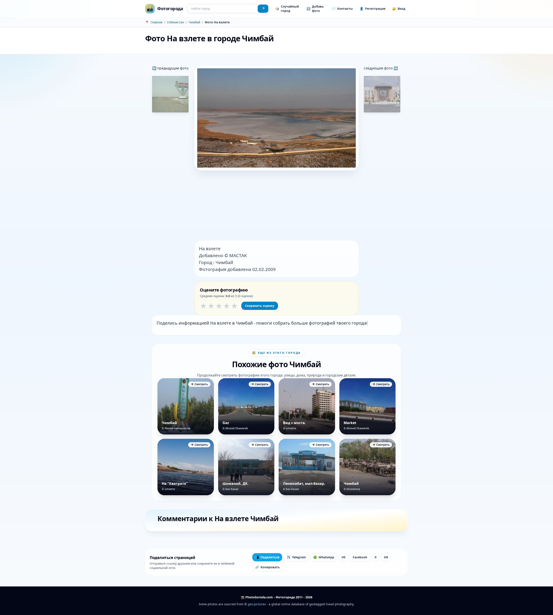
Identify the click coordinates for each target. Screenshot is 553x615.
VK (343, 557)
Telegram (296, 557)
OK (386, 557)
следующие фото (379, 68)
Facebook (360, 557)
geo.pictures (257, 604)
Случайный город (287, 8)
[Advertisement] (276, 206)
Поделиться (267, 557)
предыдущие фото (172, 68)
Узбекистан (175, 22)
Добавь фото (315, 8)
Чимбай (194, 22)
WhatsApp (323, 557)
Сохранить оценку (259, 306)
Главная (156, 22)
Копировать (267, 567)
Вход (398, 8)
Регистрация (372, 8)
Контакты (342, 8)
